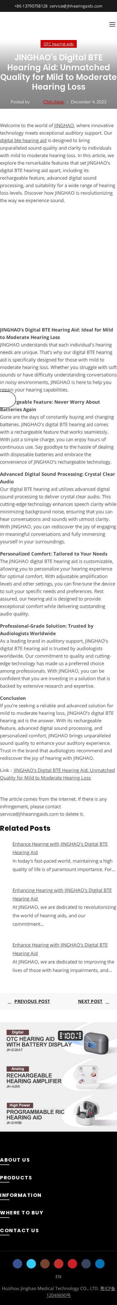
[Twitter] (31, 1263)
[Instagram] (45, 1263)
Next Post (90, 1001)
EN (58, 1276)
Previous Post (32, 1001)
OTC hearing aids (59, 44)
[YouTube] (58, 1263)
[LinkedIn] (100, 1263)
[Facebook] (17, 1263)
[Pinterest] (72, 1263)
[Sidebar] (8, 399)
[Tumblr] (86, 1263)
